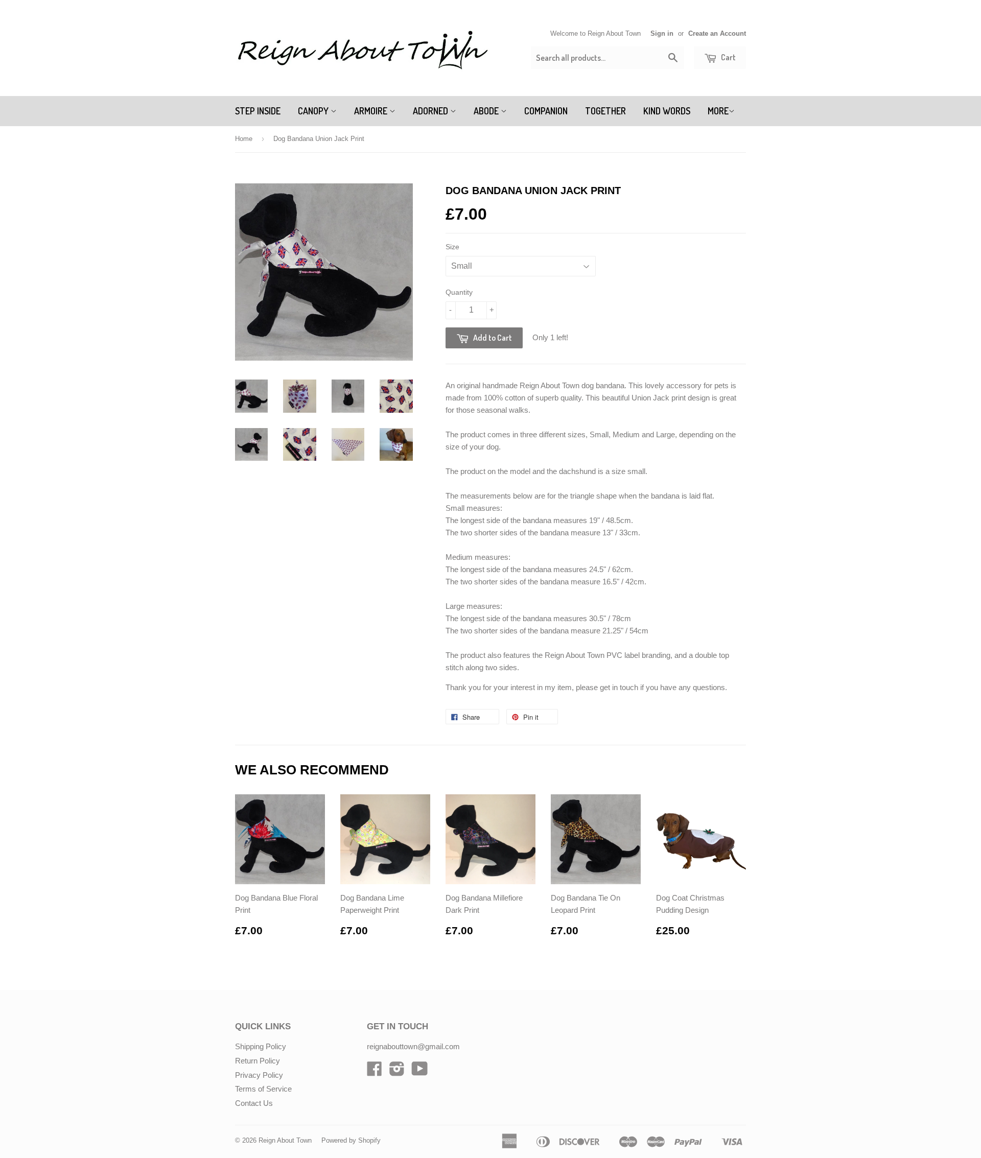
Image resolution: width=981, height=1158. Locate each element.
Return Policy (257, 1060)
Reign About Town (285, 1140)
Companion (546, 110)
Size (452, 247)
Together (605, 110)
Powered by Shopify (351, 1140)
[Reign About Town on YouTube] (420, 1072)
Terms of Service (263, 1088)
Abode (487, 110)
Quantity (459, 292)
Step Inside (258, 110)
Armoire (371, 110)
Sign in (661, 33)
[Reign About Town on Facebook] (374, 1072)
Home (243, 139)
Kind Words (666, 110)
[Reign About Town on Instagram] (397, 1072)
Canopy (314, 110)
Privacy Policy (259, 1075)
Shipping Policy (260, 1046)
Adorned (431, 110)
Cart (727, 57)
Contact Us (254, 1103)
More (718, 110)
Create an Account (717, 33)
